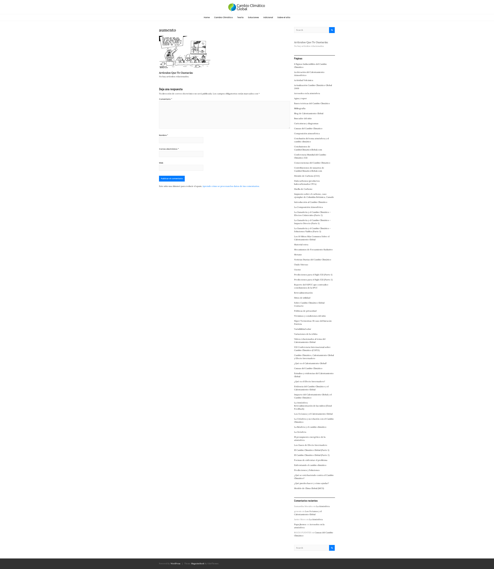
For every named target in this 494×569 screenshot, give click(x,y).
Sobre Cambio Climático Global (309, 302)
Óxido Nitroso (301, 264)
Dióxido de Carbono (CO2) (307, 176)
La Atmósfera (301, 402)
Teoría (240, 17)
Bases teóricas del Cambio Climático (312, 103)
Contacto (298, 306)
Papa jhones (300, 524)
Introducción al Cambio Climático (310, 202)
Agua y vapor (300, 98)
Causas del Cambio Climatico (308, 128)
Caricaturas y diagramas (306, 123)
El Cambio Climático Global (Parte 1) (311, 450)
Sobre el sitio (283, 17)
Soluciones (253, 17)
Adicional (268, 17)
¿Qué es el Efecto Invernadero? (309, 381)
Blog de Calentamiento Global (308, 113)
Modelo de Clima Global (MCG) (309, 488)
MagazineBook (197, 563)
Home (207, 17)
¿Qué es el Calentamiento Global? (310, 363)
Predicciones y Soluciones (307, 470)
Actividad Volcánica (303, 80)
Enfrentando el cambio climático (310, 465)
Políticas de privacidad (305, 311)
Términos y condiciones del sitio (310, 316)
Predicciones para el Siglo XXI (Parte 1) (313, 274)
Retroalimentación (303, 292)
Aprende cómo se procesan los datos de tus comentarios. (231, 186)
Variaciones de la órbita (305, 334)
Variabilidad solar (302, 329)
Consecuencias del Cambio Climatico (312, 162)
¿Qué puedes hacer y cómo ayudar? (311, 483)
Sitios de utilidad (302, 297)
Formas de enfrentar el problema (310, 460)
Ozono (297, 269)
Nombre (163, 135)
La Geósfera (300, 432)
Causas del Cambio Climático (308, 368)
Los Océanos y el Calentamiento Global (313, 414)
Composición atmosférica (307, 133)
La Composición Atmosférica (308, 207)
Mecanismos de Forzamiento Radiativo (313, 249)
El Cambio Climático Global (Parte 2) (311, 455)
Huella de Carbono (303, 189)
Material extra (301, 244)
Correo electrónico (169, 149)
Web (161, 163)
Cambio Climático (223, 17)
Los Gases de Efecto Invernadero (310, 445)
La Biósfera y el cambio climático (310, 427)
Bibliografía (299, 108)
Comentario (165, 99)
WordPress (175, 563)
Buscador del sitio (303, 118)
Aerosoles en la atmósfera (307, 93)
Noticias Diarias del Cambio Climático (312, 259)
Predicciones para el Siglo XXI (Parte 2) (313, 279)
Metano (298, 254)
